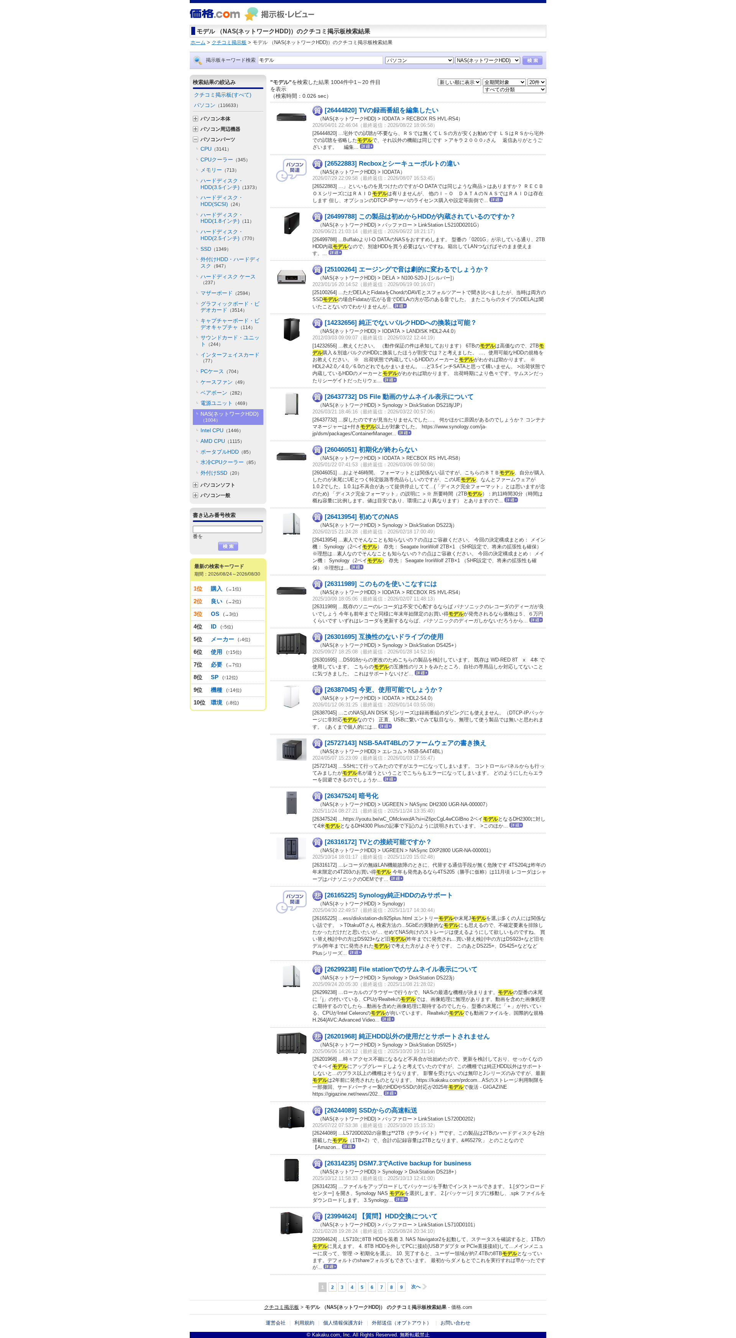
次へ (416, 1286)
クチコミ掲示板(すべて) (222, 95)
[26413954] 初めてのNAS (361, 516)
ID (214, 626)
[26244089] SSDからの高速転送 (371, 1110)
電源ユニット (225, 403)
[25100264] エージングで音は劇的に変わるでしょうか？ (407, 269)
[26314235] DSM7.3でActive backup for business (398, 1163)
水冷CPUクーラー (229, 462)
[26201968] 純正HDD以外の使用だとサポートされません (407, 1036)
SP (215, 677)
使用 (217, 651)
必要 (217, 664)
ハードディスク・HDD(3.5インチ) (230, 184)
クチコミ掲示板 (281, 1307)
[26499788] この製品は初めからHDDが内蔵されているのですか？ (420, 216)
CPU (216, 149)
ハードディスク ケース (228, 279)
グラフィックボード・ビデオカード (230, 307)
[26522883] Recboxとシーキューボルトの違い (392, 163)
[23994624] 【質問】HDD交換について (381, 1216)
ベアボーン (222, 393)
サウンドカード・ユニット (230, 340)
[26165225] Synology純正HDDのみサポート (389, 895)
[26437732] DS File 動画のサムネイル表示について (399, 396)
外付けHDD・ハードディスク (230, 262)
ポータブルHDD (226, 452)
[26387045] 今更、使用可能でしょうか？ (384, 689)
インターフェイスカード (230, 358)
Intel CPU (221, 430)
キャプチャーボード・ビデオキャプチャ (230, 324)
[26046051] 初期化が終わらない (371, 449)
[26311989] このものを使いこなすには (381, 584)
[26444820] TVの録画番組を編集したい (382, 110)
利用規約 (304, 1323)
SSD (215, 249)
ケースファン (223, 382)
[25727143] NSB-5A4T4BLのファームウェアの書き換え (405, 743)
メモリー (219, 170)
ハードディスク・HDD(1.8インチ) (227, 218)
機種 (217, 689)
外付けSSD (221, 473)
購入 (217, 588)
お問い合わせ (455, 1323)
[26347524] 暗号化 (351, 796)
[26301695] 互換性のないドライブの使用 (384, 636)
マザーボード (226, 293)
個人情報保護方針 (343, 1323)
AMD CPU (222, 441)
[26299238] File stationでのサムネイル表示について (401, 969)
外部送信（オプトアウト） (402, 1323)
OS (215, 614)
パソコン (217, 105)
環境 (217, 702)
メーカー (222, 639)
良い (217, 601)
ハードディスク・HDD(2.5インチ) (228, 235)
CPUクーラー (225, 159)
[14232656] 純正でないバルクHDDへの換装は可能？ (401, 322)
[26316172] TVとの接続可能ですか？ (378, 842)
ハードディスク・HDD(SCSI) (221, 200)
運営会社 (276, 1323)
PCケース (220, 371)
